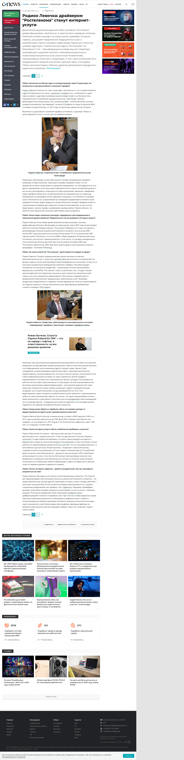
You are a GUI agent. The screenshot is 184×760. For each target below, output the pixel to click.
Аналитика (43, 4)
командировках (73, 399)
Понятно (128, 756)
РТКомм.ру (47, 247)
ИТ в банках (8, 71)
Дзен (76, 738)
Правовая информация (111, 731)
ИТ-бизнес (7, 89)
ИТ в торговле (9, 75)
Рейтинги (7, 94)
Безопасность (9, 61)
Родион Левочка (29, 90)
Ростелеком (53, 68)
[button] (126, 4)
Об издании (57, 723)
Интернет (7, 85)
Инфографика (9, 99)
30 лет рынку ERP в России (10, 40)
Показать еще (51, 697)
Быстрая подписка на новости (114, 720)
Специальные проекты (38, 726)
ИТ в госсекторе (9, 66)
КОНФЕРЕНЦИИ (55, 4)
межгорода (60, 175)
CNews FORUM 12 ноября (9, 14)
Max (75, 723)
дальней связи (60, 259)
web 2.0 (79, 450)
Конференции (35, 723)
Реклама (56, 726)
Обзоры (9, 732)
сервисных (67, 487)
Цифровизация (9, 52)
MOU (67, 101)
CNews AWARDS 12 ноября (9, 21)
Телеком (7, 80)
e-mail (70, 96)
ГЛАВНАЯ (25, 4)
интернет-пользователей (63, 442)
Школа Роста (8, 28)
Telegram (77, 735)
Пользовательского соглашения (13, 757)
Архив (8, 735)
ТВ (86, 4)
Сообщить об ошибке (111, 728)
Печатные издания (37, 738)
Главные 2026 (10, 46)
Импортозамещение (11, 57)
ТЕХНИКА (74, 4)
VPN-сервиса (45, 287)
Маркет (32, 729)
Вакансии (56, 729)
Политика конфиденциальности (115, 726)
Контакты (56, 732)
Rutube (77, 732)
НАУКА (81, 4)
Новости (9, 723)
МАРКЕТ (66, 4)
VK (75, 726)
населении (26, 439)
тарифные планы (82, 325)
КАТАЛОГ (118, 4)
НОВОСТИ (34, 4)
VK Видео (77, 729)
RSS (104, 723)
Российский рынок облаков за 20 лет (10, 33)
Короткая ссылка (88, 524)
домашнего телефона (60, 93)
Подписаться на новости (66, 524)
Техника (33, 732)
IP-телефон (80, 377)
